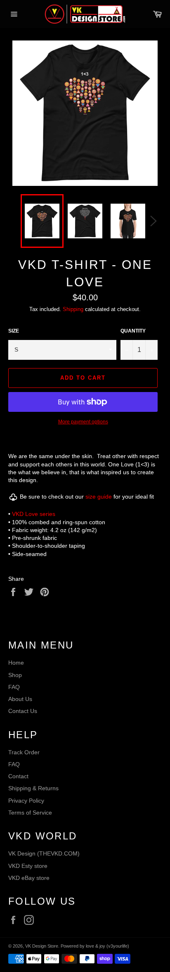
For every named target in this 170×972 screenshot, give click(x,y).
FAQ (14, 687)
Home (16, 662)
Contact (18, 776)
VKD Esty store (27, 866)
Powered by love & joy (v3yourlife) (95, 945)
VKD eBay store (29, 878)
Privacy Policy (26, 800)
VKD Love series (33, 514)
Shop (15, 675)
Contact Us (22, 711)
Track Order (24, 752)
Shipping (73, 309)
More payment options (83, 422)
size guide (98, 497)
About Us (20, 699)
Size (13, 331)
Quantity (133, 331)
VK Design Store (41, 945)
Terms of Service (30, 812)
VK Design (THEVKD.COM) (44, 853)
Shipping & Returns (33, 788)
